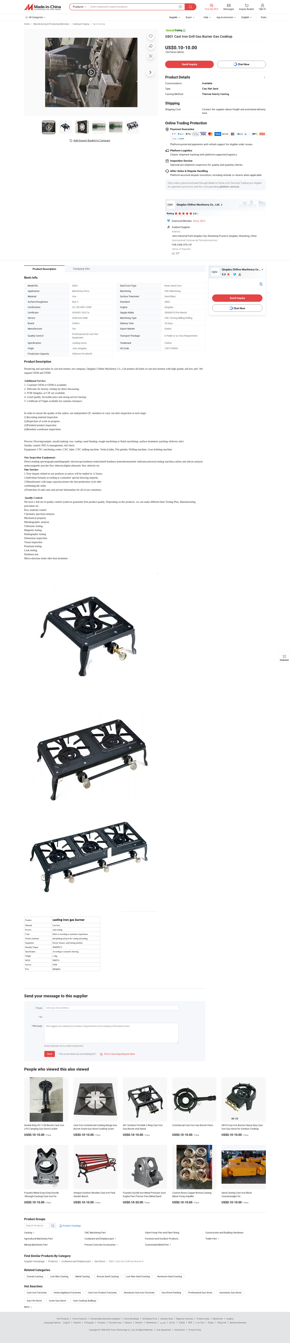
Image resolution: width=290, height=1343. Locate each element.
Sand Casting (99, 24)
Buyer (189, 17)
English (66, 1322)
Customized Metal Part (157, 1244)
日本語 (182, 1322)
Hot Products (63, 1318)
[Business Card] (260, 284)
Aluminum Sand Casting (169, 1276)
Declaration (180, 1329)
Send (49, 1053)
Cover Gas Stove (57, 1300)
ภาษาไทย (200, 1322)
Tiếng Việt (221, 1322)
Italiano (128, 1322)
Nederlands (151, 1322)
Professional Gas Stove (200, 1292)
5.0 (224, 274)
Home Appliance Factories (67, 1292)
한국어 (172, 1322)
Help (206, 17)
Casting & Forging (81, 24)
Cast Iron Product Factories (102, 1292)
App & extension (224, 17)
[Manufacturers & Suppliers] (42, 6)
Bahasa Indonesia (238, 1322)
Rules (264, 17)
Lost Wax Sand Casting (138, 1276)
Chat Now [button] (243, 64)
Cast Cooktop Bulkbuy (84, 1300)
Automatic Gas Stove (230, 1292)
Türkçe (210, 1322)
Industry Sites (166, 1318)
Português (89, 1322)
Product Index (203, 1318)
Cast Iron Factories (37, 1292)
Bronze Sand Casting (108, 1276)
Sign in (262, 8)
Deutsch (139, 1322)
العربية (163, 1322)
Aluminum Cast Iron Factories (139, 1292)
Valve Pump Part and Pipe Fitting (162, 1232)
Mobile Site (218, 1318)
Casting (28, 1232)
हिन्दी (190, 1322)
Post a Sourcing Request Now (117, 1053)
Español (77, 1322)
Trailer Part (211, 1238)
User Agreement (164, 1329)
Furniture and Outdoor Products (161, 1238)
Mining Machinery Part (36, 1244)
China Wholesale (131, 1318)
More (27, 1306)
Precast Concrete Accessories (100, 1244)
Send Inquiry (189, 64)
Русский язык (115, 1322)
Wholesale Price (149, 1318)
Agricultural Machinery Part (38, 1238)
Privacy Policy (194, 1329)
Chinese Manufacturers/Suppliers (105, 1318)
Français (101, 1322)
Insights (229, 1318)
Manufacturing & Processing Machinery (51, 24)
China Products (79, 1318)
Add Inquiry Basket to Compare (92, 140)
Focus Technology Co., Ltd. (123, 1329)
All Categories (36, 17)
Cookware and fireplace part (99, 1238)
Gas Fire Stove (34, 1300)
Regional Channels (184, 1318)
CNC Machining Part (95, 1232)
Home (27, 24)
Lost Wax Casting (59, 1276)
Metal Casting (82, 1276)
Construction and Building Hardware (224, 1232)
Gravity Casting (35, 1276)
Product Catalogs (71, 1225)
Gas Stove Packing (171, 1292)
